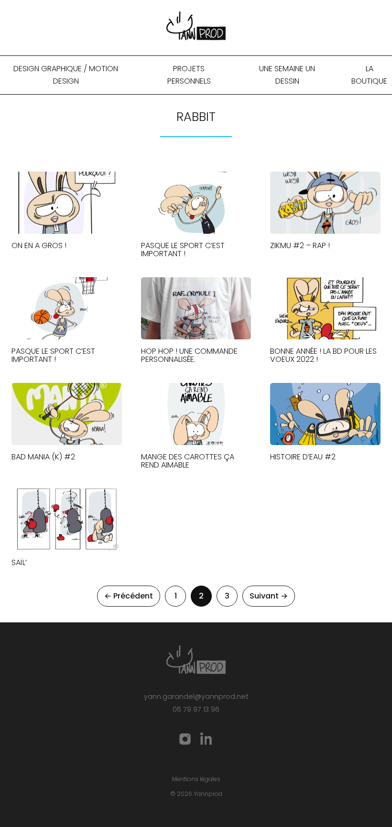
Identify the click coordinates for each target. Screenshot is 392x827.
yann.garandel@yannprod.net (196, 696)
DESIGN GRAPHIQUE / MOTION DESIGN (65, 75)
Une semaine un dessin (287, 75)
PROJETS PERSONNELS (189, 75)
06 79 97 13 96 (196, 709)
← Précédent (128, 595)
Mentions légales (196, 779)
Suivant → (269, 595)
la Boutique (369, 75)
